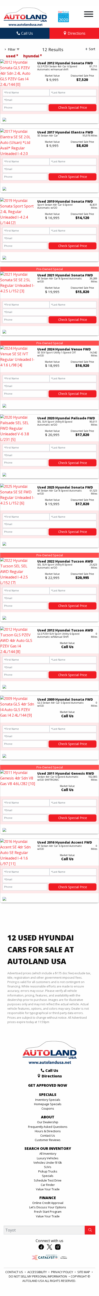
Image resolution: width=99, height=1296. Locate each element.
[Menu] (89, 15)
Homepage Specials (47, 1104)
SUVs (47, 1167)
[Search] (90, 1230)
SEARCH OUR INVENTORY (47, 1149)
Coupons (47, 1108)
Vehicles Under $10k (47, 1162)
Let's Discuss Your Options (47, 1207)
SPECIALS (47, 1095)
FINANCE (47, 1198)
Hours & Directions (48, 1131)
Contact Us (47, 1135)
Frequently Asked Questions (47, 1127)
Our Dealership (47, 1122)
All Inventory (47, 1153)
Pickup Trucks (47, 1171)
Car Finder (48, 1185)
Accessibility (37, 1272)
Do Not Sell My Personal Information (38, 1276)
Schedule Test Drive (47, 1180)
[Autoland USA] (25, 16)
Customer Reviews (48, 1140)
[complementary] (85, 1282)
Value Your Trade (48, 1189)
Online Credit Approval (47, 1203)
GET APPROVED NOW (47, 1085)
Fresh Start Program (47, 1211)
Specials (47, 1176)
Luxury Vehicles (47, 1158)
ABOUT (47, 1117)
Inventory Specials (47, 1100)
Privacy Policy (62, 1272)
